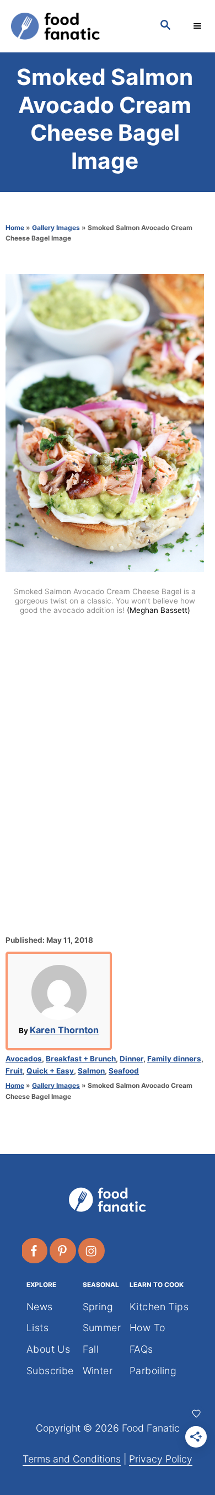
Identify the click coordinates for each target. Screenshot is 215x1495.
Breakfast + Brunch (81, 1058)
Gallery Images (56, 227)
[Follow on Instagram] (92, 1250)
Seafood (124, 1070)
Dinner (131, 1058)
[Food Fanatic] (74, 26)
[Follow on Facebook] (34, 1250)
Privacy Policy (160, 1459)
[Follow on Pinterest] (63, 1250)
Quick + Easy (50, 1070)
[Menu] (198, 26)
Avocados (24, 1058)
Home (15, 227)
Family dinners (174, 1058)
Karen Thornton (64, 1029)
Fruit (14, 1070)
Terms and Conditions (72, 1459)
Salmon (91, 1070)
